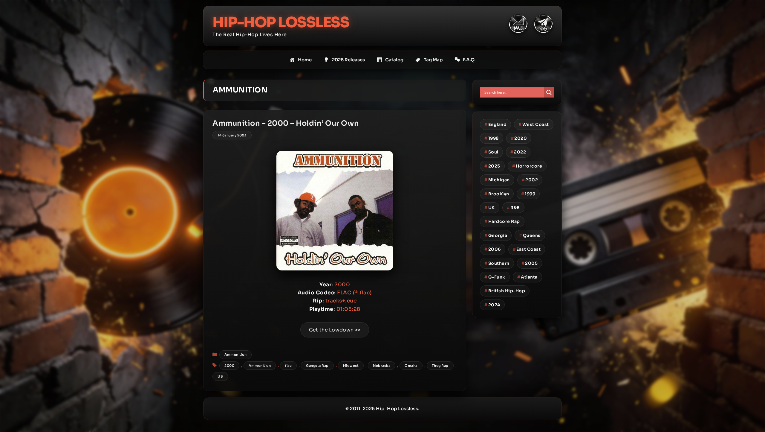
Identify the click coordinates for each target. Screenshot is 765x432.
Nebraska (381, 365)
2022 (518, 152)
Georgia (495, 235)
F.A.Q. (469, 60)
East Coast (527, 249)
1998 (491, 138)
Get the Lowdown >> (334, 330)
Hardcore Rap (502, 221)
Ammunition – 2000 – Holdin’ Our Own (285, 123)
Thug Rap (440, 365)
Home (305, 60)
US (220, 376)
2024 (492, 305)
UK (489, 207)
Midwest (351, 365)
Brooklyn (496, 194)
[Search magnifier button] (549, 92)
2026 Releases (348, 60)
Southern (497, 263)
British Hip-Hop (504, 290)
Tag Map (433, 60)
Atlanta (527, 277)
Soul (491, 152)
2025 (492, 166)
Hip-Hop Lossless (280, 22)
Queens (530, 235)
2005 (529, 263)
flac (288, 365)
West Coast (533, 124)
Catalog (394, 60)
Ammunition (235, 354)
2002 (530, 179)
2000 (229, 365)
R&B (513, 207)
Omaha (411, 365)
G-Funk (494, 277)
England (495, 124)
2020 (519, 138)
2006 (492, 249)
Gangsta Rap (317, 365)
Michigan (497, 179)
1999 (528, 194)
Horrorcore (527, 166)
